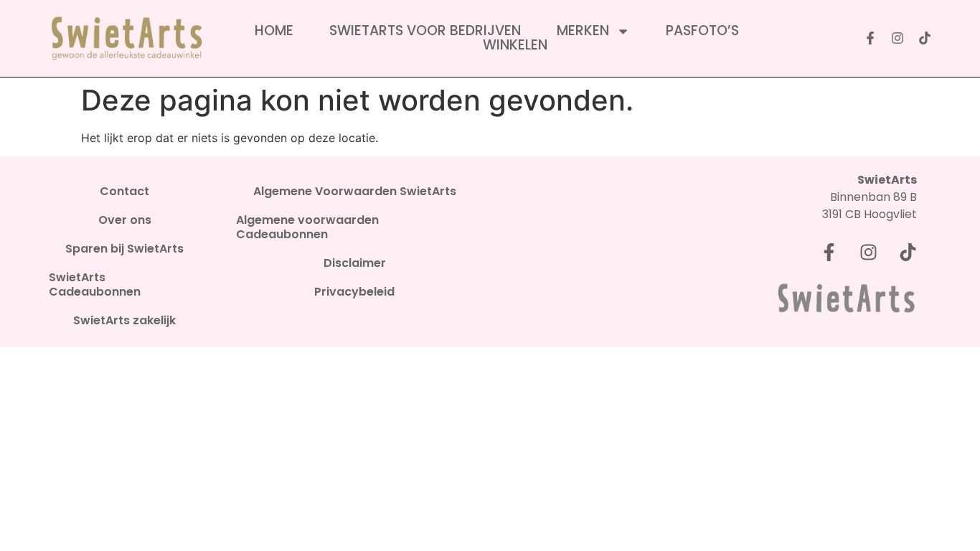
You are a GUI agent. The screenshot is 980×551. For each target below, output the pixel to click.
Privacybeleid (354, 292)
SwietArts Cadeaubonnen (95, 284)
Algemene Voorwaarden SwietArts (354, 191)
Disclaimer (355, 263)
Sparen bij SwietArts (124, 249)
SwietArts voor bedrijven (425, 31)
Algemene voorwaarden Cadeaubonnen (307, 227)
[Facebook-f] (870, 38)
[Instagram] (897, 38)
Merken (583, 31)
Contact (124, 191)
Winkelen (515, 45)
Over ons (124, 220)
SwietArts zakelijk (124, 321)
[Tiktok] (924, 38)
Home (274, 31)
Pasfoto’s (702, 31)
